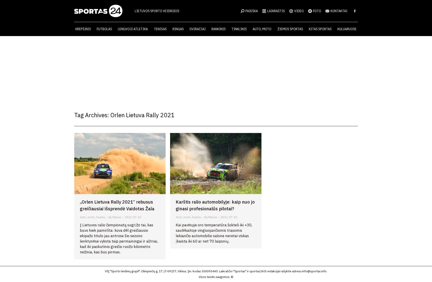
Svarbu (100, 217)
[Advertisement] (216, 69)
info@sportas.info (314, 271)
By (115, 217)
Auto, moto (87, 217)
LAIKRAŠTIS (276, 11)
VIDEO (299, 11)
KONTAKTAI (339, 11)
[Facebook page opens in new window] (355, 11)
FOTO (317, 11)
